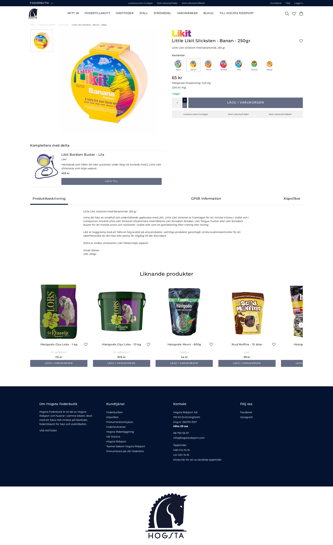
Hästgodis (64, 25)
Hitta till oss (180, 426)
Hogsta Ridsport (116, 441)
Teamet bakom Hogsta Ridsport (125, 446)
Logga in (298, 3)
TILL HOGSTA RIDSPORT (237, 13)
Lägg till (111, 181)
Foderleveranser (116, 426)
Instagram (246, 417)
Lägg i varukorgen (245, 102)
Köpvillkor (112, 417)
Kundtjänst (276, 3)
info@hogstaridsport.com (189, 437)
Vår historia (113, 436)
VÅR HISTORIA (48, 430)
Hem (32, 25)
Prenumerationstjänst (119, 422)
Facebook (246, 412)
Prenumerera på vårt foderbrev (125, 451)
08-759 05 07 (181, 433)
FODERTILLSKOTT (47, 25)
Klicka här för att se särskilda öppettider (197, 459)
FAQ (288, 3)
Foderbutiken (114, 412)
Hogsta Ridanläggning (120, 431)
